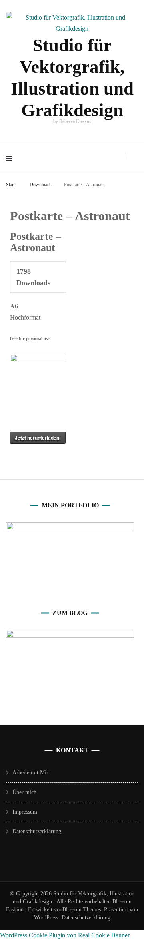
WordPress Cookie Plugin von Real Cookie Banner (65, 935)
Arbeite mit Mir (30, 773)
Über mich (24, 792)
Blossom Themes (81, 910)
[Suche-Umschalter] (135, 156)
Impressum (24, 812)
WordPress (46, 918)
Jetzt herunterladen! (38, 437)
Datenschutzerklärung (36, 831)
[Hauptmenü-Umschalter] (11, 158)
